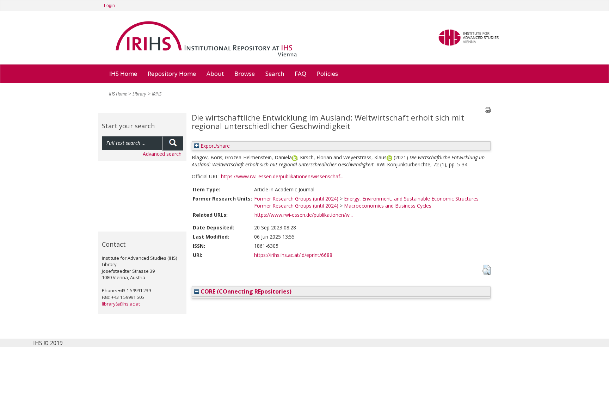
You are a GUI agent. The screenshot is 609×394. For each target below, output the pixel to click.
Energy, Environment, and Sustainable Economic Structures (411, 198)
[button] (486, 270)
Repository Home (172, 73)
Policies (327, 73)
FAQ (300, 73)
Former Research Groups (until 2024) (296, 198)
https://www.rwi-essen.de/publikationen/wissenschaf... (282, 176)
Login (109, 5)
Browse (244, 73)
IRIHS (156, 94)
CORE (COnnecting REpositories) (245, 291)
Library (139, 94)
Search (274, 73)
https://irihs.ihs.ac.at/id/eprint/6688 (293, 255)
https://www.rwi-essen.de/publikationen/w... (303, 214)
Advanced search (162, 153)
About (215, 73)
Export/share (214, 145)
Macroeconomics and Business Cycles (387, 205)
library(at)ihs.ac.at (121, 304)
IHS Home (123, 73)
